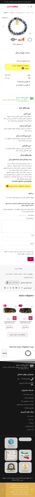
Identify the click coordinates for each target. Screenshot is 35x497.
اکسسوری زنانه (20, 13)
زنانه (27, 13)
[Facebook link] (22, 288)
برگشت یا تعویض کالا (27, 401)
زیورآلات (12, 13)
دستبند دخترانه (18, 274)
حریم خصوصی (29, 426)
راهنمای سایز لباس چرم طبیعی (25, 405)
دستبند (6, 13)
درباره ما (31, 423)
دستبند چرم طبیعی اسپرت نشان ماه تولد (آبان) (25, 322)
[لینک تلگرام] (5, 288)
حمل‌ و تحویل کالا (28, 394)
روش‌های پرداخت (29, 398)
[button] (32, 26)
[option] (19, 33)
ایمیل (32, 244)
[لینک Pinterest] (13, 288)
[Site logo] (12, 7)
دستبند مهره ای (28, 277)
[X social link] (19, 288)
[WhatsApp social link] (8, 288)
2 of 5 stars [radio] (24, 215)
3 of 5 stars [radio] (22, 215)
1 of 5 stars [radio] (25, 215)
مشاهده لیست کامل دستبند (17, 335)
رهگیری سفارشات (29, 408)
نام (32, 235)
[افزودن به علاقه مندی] (31, 306)
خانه (32, 13)
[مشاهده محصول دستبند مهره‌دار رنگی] (28, 353)
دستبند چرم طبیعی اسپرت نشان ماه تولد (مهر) (9, 322)
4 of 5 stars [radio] (21, 215)
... (4, 353)
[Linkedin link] (10, 288)
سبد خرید (31, 420)
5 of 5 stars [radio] (19, 215)
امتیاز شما (31, 215)
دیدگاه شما (30, 218)
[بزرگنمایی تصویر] (30, 33)
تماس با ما (30, 416)
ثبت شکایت (30, 430)
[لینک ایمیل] (16, 288)
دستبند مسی (9, 274)
